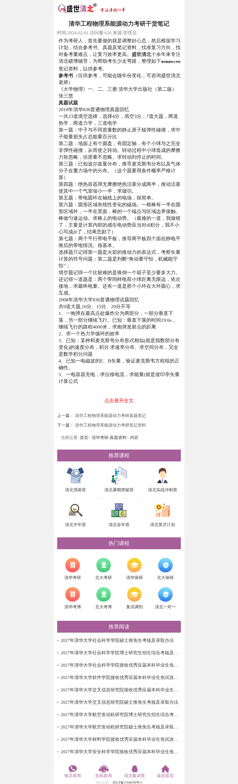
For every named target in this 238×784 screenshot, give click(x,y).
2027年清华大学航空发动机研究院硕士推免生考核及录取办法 (121, 726)
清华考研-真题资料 (109, 437)
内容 (134, 437)
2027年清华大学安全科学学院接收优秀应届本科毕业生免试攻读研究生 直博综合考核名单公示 (121, 751)
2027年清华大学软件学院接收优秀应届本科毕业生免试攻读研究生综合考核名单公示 (121, 677)
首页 (84, 437)
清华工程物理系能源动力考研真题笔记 (110, 415)
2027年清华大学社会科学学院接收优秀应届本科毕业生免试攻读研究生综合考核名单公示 (121, 665)
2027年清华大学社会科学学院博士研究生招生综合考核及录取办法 (121, 652)
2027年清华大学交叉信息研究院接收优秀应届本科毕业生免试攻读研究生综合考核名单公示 (121, 689)
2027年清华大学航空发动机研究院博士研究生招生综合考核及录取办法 (121, 714)
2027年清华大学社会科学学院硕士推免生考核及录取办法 (117, 640)
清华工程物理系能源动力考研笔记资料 (110, 425)
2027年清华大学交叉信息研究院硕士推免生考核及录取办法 (119, 702)
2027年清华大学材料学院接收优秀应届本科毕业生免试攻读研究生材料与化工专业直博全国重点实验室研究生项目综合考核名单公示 (121, 739)
